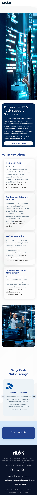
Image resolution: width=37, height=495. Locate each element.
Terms (26, 492)
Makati (10, 476)
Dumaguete (27, 476)
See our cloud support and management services (16, 223)
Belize (18, 476)
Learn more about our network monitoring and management (17, 257)
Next (34, 396)
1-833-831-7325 (20, 484)
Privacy (19, 492)
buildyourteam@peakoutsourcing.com (20, 480)
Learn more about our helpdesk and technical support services (16, 184)
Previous (3, 396)
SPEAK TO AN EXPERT (18, 143)
